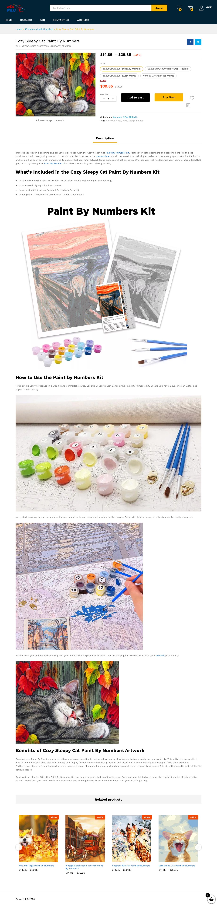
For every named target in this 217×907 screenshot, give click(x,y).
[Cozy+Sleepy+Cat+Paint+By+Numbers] (198, 42)
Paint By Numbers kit (117, 152)
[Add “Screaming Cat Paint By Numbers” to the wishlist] (181, 858)
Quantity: (104, 94)
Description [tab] (105, 138)
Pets (124, 120)
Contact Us (61, 20)
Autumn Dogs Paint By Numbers (36, 865)
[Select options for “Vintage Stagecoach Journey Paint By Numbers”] (73, 858)
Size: (102, 63)
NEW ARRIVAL (130, 117)
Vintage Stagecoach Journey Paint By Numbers (84, 867)
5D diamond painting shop (38, 29)
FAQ (42, 20)
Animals (117, 117)
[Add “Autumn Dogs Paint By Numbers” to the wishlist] (41, 858)
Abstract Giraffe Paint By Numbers (131, 865)
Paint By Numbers (54, 163)
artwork (160, 655)
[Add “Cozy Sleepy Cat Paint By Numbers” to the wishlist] (192, 98)
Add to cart (136, 97)
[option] (39, 845)
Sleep (132, 120)
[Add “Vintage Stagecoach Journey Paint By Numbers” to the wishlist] (88, 858)
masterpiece (102, 156)
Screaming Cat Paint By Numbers (177, 865)
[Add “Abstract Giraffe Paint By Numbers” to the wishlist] (135, 858)
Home (8, 20)
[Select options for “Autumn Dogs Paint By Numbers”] (27, 858)
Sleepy (139, 120)
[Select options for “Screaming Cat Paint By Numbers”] (167, 858)
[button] (121, 69)
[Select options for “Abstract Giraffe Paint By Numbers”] (120, 858)
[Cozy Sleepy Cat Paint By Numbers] (190, 42)
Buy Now (169, 97)
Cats (118, 120)
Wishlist (83, 20)
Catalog (26, 20)
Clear (103, 80)
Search (159, 8)
